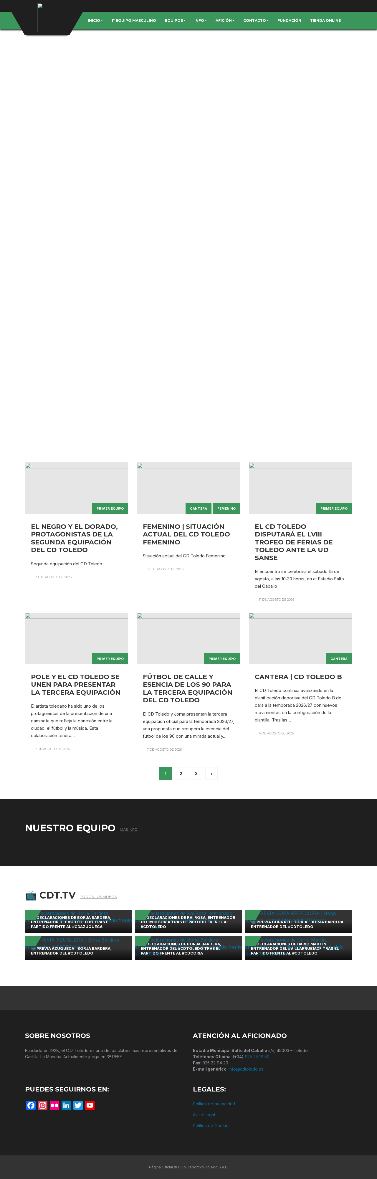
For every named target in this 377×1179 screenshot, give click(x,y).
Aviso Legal (204, 1114)
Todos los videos (98, 896)
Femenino (226, 508)
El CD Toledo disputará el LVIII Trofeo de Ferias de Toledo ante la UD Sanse (294, 542)
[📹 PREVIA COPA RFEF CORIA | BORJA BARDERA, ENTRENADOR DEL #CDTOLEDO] (298, 916)
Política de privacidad (214, 1103)
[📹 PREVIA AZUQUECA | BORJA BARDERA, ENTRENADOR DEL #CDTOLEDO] (78, 943)
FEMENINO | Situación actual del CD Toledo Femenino (186, 534)
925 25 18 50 (257, 1056)
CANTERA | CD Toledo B (298, 677)
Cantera (198, 508)
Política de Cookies (212, 1125)
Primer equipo (110, 508)
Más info (129, 829)
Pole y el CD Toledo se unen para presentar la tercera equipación (75, 684)
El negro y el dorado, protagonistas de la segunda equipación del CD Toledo (74, 538)
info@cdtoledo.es (246, 1068)
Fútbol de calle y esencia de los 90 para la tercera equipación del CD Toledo (187, 688)
